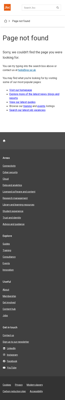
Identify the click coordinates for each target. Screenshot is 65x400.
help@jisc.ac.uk (27, 70)
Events (6, 263)
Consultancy (9, 257)
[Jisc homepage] (7, 7)
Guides (6, 243)
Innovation (8, 269)
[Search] (58, 7)
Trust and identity (12, 217)
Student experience (13, 211)
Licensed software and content (19, 191)
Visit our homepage (20, 90)
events (41, 106)
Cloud (6, 179)
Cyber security (10, 172)
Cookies (7, 385)
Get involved (9, 302)
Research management (15, 198)
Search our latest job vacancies (27, 110)
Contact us (8, 335)
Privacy (19, 385)
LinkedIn (11, 348)
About (6, 289)
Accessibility (36, 391)
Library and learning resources (18, 204)
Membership (9, 296)
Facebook (12, 361)
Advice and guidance (13, 224)
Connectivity (9, 165)
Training (7, 250)
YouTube (11, 367)
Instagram (12, 355)
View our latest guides (22, 102)
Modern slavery (35, 385)
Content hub (9, 309)
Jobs (5, 315)
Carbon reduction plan (14, 391)
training (27, 106)
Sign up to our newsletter (16, 341)
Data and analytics (12, 185)
